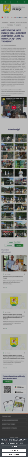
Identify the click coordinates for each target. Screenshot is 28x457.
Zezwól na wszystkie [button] (14, 454)
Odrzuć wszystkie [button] (14, 450)
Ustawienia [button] (14, 446)
